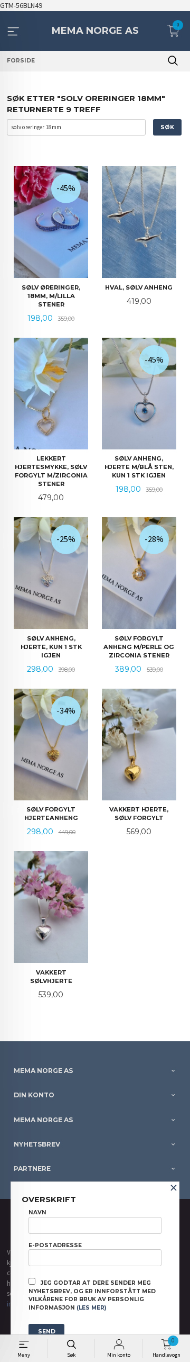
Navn (37, 1212)
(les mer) (91, 1307)
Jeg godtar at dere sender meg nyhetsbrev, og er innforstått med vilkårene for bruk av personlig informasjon (92, 1295)
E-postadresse (55, 1245)
